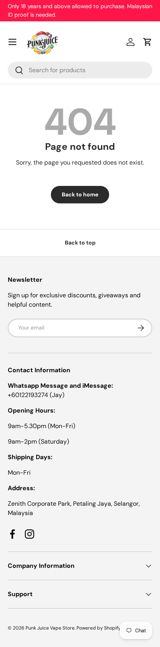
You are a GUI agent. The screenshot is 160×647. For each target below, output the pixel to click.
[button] (147, 41)
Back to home (80, 194)
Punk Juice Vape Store (50, 628)
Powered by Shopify (99, 628)
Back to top (80, 242)
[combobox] (80, 70)
